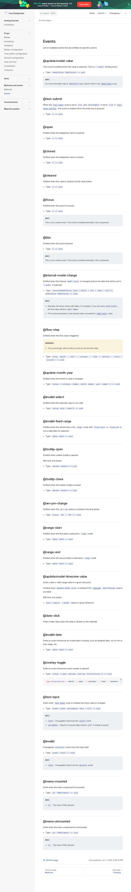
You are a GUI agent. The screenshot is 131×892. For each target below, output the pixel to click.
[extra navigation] (125, 13)
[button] (17, 21)
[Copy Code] (118, 681)
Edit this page (52, 860)
